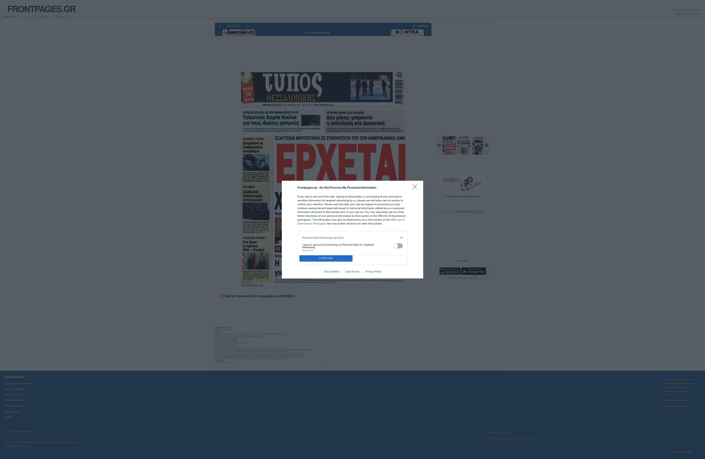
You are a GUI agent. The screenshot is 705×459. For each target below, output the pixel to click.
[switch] (398, 245)
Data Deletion (332, 271)
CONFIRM (326, 258)
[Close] (416, 187)
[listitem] (352, 238)
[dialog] (352, 229)
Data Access (352, 271)
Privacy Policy (373, 271)
